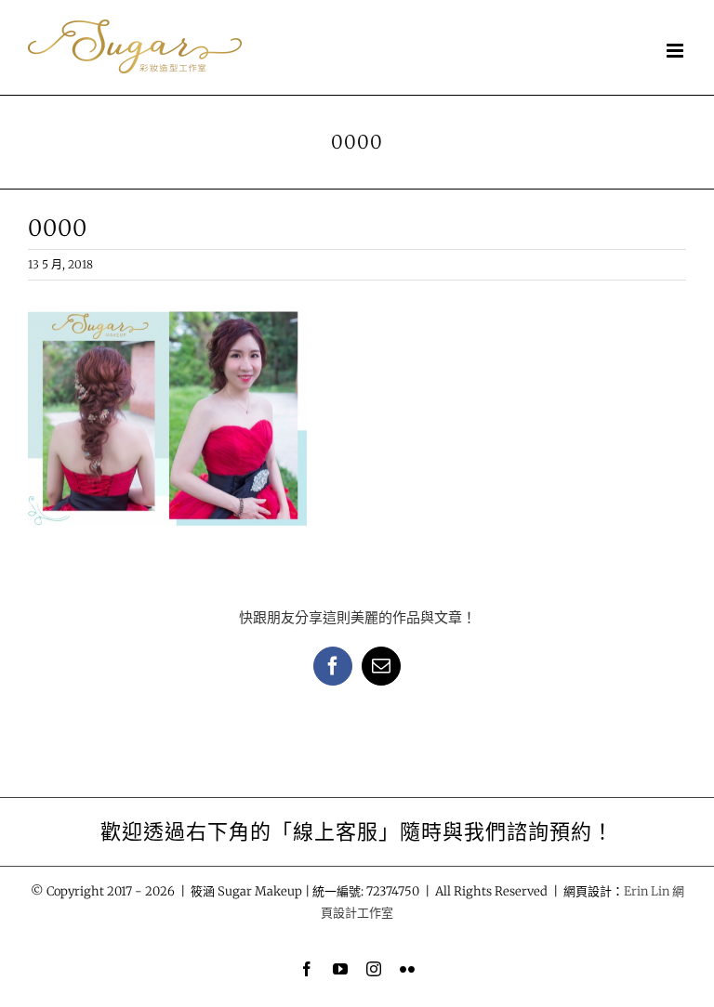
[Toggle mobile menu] (676, 50)
